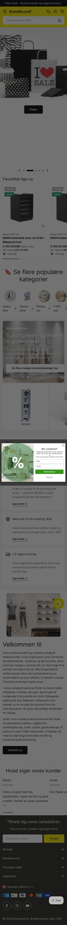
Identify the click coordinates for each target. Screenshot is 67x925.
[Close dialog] (63, 445)
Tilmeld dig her (49, 472)
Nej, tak (49, 477)
